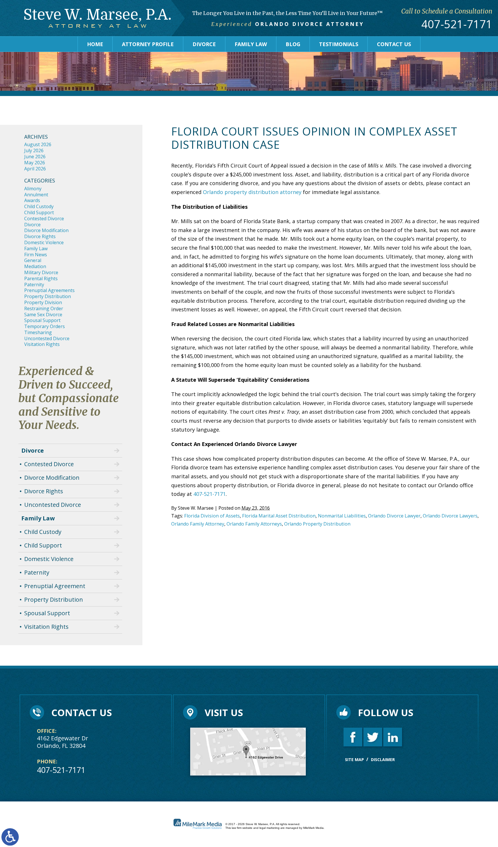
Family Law (251, 44)
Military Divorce (41, 272)
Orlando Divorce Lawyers (450, 516)
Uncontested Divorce (46, 338)
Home (95, 44)
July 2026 (34, 150)
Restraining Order (43, 308)
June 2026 (35, 156)
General (32, 260)
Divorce (204, 44)
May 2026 (34, 162)
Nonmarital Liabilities (342, 516)
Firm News (35, 254)
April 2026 (35, 168)
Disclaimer (383, 759)
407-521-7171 (456, 24)
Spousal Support (42, 320)
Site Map (354, 759)
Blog (293, 44)
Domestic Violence (44, 242)
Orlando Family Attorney (197, 524)
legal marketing (269, 827)
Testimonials (338, 44)
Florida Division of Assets (212, 516)
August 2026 (37, 144)
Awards (32, 200)
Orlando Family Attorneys (254, 524)
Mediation (35, 266)
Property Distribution (47, 296)
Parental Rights (41, 278)
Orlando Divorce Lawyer (394, 516)
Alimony (33, 188)
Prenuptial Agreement (54, 586)
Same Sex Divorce (43, 314)
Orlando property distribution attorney (252, 192)
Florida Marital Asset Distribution (279, 516)
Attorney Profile (148, 44)
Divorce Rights (40, 236)
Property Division (43, 302)
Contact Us (394, 44)
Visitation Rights (42, 344)
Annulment (36, 194)
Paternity (34, 284)
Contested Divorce (44, 218)
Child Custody (39, 206)
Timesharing (38, 332)
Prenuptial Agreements (49, 290)
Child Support (39, 212)
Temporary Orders (44, 326)
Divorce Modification (46, 230)
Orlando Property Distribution (317, 524)
